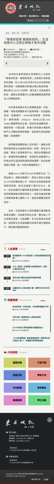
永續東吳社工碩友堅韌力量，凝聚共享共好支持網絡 (31, 289)
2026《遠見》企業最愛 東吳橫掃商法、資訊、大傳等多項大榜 (31, 268)
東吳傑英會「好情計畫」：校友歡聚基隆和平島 (31, 307)
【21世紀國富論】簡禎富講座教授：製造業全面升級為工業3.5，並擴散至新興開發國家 (31, 339)
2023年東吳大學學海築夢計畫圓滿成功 (28, 328)
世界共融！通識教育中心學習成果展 (27, 317)
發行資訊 (12, 432)
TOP (49, 421)
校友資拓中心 (34, 16)
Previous (7, 63)
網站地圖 (45, 16)
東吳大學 (22, 16)
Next (46, 63)
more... (43, 249)
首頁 (7, 33)
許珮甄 (46, 479)
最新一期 (15, 33)
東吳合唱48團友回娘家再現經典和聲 (27, 278)
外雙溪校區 (13, 457)
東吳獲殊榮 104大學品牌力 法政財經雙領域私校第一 (31, 257)
